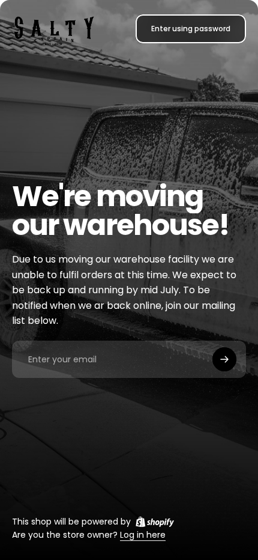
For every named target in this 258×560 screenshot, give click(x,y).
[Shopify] (155, 521)
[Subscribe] (224, 359)
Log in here (143, 535)
